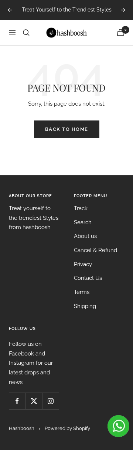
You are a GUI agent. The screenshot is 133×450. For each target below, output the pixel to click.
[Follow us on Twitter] (33, 401)
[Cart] (120, 32)
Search (83, 222)
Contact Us (88, 278)
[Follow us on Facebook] (17, 401)
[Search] (26, 32)
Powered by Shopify (67, 428)
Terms (81, 292)
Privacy (83, 264)
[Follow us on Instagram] (50, 401)
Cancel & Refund (95, 250)
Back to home (66, 129)
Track (81, 208)
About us (85, 236)
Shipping (85, 306)
